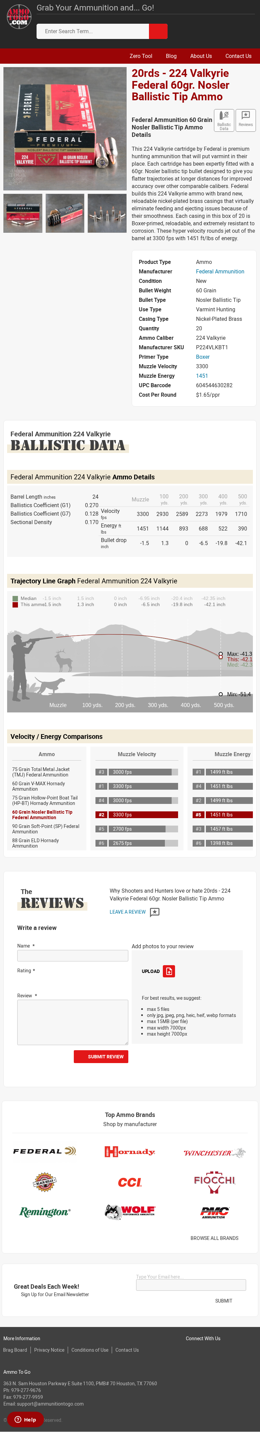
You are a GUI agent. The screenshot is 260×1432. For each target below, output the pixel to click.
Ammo (47, 754)
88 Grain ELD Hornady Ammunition (35, 843)
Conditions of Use (89, 1350)
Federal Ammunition (220, 271)
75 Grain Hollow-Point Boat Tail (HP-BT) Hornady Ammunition (45, 800)
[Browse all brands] (247, 1238)
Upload (150, 971)
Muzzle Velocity (137, 754)
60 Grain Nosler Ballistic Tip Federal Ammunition (42, 815)
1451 (202, 375)
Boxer (203, 356)
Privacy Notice (49, 1350)
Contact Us (127, 1350)
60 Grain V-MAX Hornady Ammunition (38, 786)
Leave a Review (128, 912)
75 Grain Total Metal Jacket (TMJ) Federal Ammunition (41, 772)
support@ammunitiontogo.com (50, 1403)
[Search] (158, 31)
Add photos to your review (163, 946)
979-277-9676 (26, 1390)
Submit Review (106, 1056)
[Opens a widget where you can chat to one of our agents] (25, 1420)
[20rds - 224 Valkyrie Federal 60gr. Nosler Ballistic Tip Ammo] (65, 128)
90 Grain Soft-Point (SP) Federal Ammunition (45, 829)
